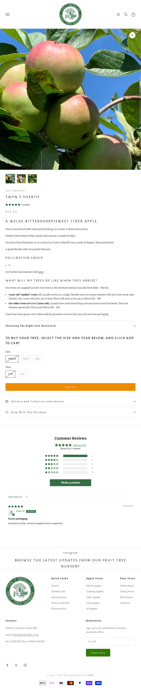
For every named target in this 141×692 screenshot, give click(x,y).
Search (55, 585)
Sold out (71, 387)
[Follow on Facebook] (7, 665)
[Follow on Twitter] (16, 665)
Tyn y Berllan (15, 190)
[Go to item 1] (10, 178)
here (41, 272)
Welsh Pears (127, 585)
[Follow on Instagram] (25, 665)
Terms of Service (60, 603)
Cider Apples (93, 597)
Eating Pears (127, 591)
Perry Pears (126, 597)
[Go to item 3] (32, 178)
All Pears (125, 603)
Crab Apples (93, 603)
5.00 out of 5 (79, 445)
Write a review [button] (70, 482)
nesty (90, 675)
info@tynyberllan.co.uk (26, 634)
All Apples (91, 608)
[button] (13, 204)
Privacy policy (58, 608)
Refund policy (59, 597)
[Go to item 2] (21, 178)
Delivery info (58, 591)
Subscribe (98, 652)
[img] (15, 506)
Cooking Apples (95, 591)
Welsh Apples (93, 585)
